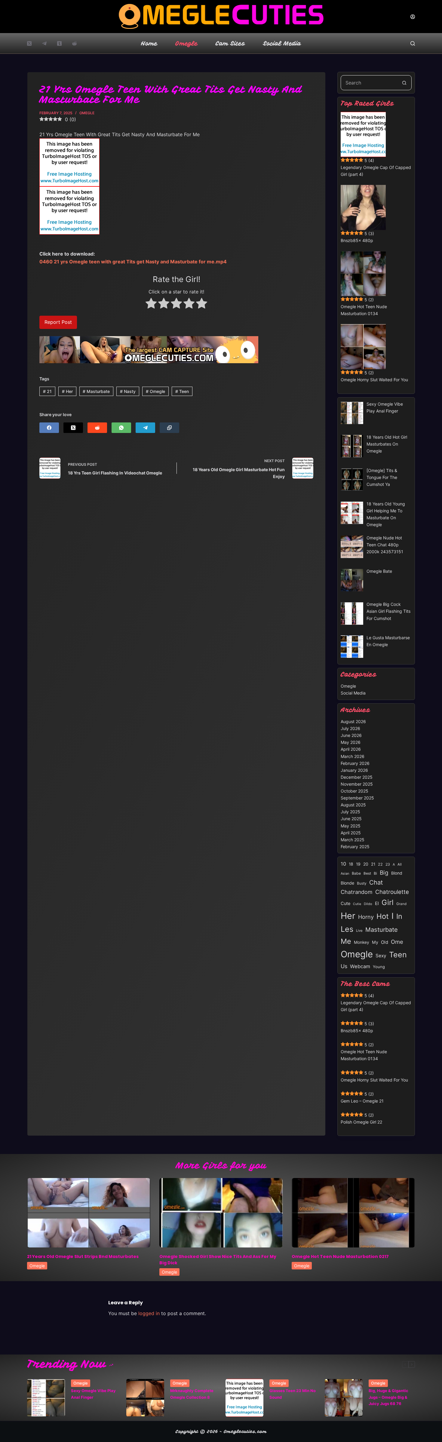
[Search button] (404, 82)
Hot (382, 916)
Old (384, 942)
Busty (362, 883)
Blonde (347, 882)
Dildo (368, 904)
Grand (401, 904)
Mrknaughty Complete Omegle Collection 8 (191, 1393)
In (399, 916)
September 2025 (357, 797)
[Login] (412, 16)
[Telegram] (44, 43)
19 (358, 864)
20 (365, 864)
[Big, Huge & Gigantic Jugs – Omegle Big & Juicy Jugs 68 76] (344, 1398)
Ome (397, 941)
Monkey (361, 942)
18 (351, 864)
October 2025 (354, 790)
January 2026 (354, 770)
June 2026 (351, 735)
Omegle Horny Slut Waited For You (374, 379)
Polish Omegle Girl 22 (361, 1121)
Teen (182, 391)
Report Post (58, 322)
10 (343, 864)
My (375, 942)
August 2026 (353, 721)
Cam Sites (230, 43)
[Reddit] (74, 43)
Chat (376, 882)
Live (359, 930)
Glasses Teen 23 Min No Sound (292, 1393)
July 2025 (350, 811)
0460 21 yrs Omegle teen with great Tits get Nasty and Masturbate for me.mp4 (133, 262)
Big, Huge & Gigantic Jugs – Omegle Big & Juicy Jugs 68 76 (388, 1397)
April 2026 (351, 749)
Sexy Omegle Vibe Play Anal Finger (93, 1393)
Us (344, 966)
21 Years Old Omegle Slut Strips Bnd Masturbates (83, 1256)
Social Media (282, 43)
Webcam (360, 966)
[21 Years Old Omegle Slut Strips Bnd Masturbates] (88, 1212)
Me (346, 941)
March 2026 (352, 756)
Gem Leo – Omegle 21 (362, 1100)
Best (367, 873)
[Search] (412, 43)
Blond (396, 873)
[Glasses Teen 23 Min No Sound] (244, 1398)
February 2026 (355, 763)
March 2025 (352, 839)
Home (149, 43)
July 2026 (350, 728)
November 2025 (357, 784)
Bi (375, 873)
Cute (345, 903)
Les (347, 929)
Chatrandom (357, 892)
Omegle (186, 43)
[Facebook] (49, 427)
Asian (345, 873)
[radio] (151, 304)
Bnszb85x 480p (357, 240)
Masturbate (96, 391)
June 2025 (351, 818)
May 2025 (351, 825)
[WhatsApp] (121, 427)
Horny (366, 916)
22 (380, 864)
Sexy (381, 956)
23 (387, 864)
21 (47, 391)
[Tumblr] (59, 43)
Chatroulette (392, 891)
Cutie (357, 904)
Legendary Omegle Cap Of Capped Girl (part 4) (376, 171)
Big (384, 872)
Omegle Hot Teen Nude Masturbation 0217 (340, 1256)
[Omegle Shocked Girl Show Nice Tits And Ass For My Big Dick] (221, 1212)
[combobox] (369, 82)
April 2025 (351, 832)
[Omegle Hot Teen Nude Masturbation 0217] (353, 1212)
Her (67, 391)
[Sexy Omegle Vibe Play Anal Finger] (46, 1398)
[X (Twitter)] (29, 43)
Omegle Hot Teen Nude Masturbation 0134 (364, 310)
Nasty (128, 391)
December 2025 (357, 777)
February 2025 (355, 846)
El (377, 903)
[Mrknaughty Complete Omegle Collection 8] (145, 1398)
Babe (356, 873)
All (399, 864)
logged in (149, 1313)
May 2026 (351, 742)
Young (379, 966)
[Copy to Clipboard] (169, 427)
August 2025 (353, 804)
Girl (388, 902)
